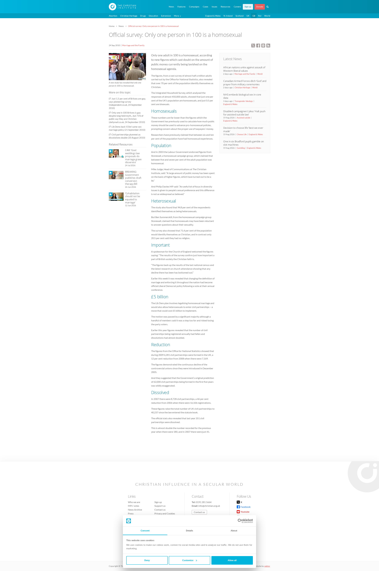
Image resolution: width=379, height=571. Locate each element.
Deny (147, 560)
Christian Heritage (128, 15)
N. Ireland (228, 15)
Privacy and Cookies (164, 513)
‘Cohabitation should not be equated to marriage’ (132, 198)
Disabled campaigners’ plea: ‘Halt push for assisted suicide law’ (244, 113)
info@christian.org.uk (209, 505)
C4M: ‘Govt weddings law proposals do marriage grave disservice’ (133, 156)
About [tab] (234, 530)
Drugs (143, 15)
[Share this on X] (253, 45)
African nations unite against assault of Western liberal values (244, 69)
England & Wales (213, 15)
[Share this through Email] (263, 45)
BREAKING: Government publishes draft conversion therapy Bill (133, 178)
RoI (259, 15)
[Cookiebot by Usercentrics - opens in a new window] (240, 521)
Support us (160, 505)
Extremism (166, 15)
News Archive (135, 509)
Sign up (248, 6)
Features (182, 6)
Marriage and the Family (133, 45)
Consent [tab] (145, 530)
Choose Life (242, 134)
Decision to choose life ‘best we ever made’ (243, 129)
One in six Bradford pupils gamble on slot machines (243, 143)
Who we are (134, 502)
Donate (259, 6)
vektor (267, 566)
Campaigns (194, 6)
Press (131, 513)
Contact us (160, 509)
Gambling (241, 148)
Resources (225, 6)
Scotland (240, 15)
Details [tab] (189, 530)
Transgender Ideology (244, 101)
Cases (205, 6)
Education (153, 15)
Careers (237, 6)
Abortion (113, 15)
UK (247, 15)
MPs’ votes (133, 505)
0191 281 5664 (203, 502)
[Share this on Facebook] (258, 45)
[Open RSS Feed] (268, 45)
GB (253, 15)
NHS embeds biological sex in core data (242, 96)
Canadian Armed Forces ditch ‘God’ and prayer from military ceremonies (244, 82)
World (267, 15)
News (171, 6)
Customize (187, 560)
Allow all (232, 560)
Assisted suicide (243, 117)
